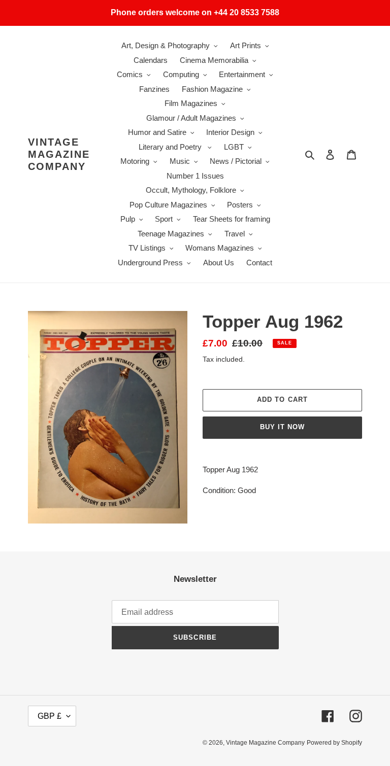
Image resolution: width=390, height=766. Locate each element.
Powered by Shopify (334, 742)
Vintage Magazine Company (59, 154)
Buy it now (282, 427)
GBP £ (49, 716)
